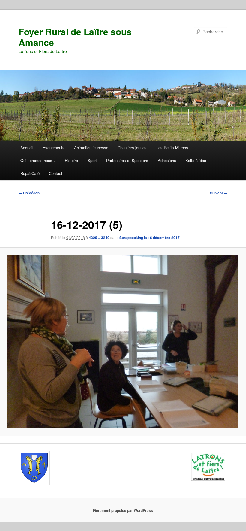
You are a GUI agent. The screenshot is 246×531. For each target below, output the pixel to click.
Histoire (71, 160)
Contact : (57, 173)
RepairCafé (30, 173)
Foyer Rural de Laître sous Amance (75, 37)
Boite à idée (195, 160)
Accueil (26, 147)
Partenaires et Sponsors (127, 160)
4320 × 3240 (99, 237)
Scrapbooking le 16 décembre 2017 (149, 237)
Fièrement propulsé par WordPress (123, 510)
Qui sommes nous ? (38, 160)
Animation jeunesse (91, 147)
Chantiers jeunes (132, 147)
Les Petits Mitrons (172, 147)
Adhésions (167, 160)
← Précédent (30, 193)
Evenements (53, 147)
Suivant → (218, 193)
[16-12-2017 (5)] (123, 342)
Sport (92, 160)
